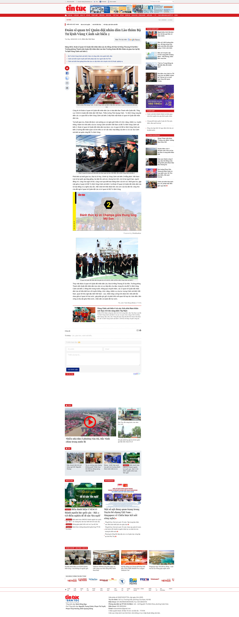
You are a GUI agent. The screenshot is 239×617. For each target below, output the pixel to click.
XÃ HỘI (88, 15)
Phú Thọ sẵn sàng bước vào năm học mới (128, 423)
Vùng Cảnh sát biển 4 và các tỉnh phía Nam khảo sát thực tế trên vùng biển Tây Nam (117, 309)
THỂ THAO (116, 15)
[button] (138, 459)
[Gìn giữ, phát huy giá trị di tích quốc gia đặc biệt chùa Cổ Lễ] (129, 431)
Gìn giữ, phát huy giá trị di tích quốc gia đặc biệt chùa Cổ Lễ (129, 441)
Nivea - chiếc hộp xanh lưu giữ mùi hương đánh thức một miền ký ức (112, 467)
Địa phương (162, 589)
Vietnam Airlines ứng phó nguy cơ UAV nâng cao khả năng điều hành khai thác (104, 568)
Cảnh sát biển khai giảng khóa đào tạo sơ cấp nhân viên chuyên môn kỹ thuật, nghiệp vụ (95, 61)
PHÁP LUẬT (95, 15)
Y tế (155, 15)
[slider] (99, 224)
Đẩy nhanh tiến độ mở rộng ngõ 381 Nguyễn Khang (74, 467)
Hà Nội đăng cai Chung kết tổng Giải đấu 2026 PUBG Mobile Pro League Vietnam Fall (133, 568)
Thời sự (69, 15)
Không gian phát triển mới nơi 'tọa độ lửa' (82, 524)
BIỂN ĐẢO (149, 15)
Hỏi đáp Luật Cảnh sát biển (110, 24)
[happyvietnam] (96, 579)
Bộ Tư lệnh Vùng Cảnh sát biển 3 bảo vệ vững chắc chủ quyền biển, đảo (90, 56)
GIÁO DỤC (108, 15)
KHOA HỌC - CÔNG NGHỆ (138, 15)
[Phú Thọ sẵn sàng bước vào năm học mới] (129, 414)
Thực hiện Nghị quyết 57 (165, 15)
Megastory (126, 465)
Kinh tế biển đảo (97, 24)
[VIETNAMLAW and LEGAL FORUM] (87, 580)
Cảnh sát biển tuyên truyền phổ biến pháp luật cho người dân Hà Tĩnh (89, 59)
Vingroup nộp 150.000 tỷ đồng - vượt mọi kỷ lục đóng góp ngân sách (161, 567)
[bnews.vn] (117, 581)
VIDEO (176, 15)
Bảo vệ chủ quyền (85, 24)
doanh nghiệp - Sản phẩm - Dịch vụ (76, 548)
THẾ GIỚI (76, 15)
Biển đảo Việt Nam (73, 24)
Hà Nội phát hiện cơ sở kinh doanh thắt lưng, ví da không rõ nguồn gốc (76, 567)
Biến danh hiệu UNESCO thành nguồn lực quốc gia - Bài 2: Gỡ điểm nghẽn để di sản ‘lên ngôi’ (131, 469)
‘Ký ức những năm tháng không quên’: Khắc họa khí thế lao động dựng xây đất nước (94, 468)
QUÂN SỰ (127, 15)
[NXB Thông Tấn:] (106, 581)
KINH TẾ (82, 15)
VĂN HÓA (101, 15)
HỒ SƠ (122, 15)
